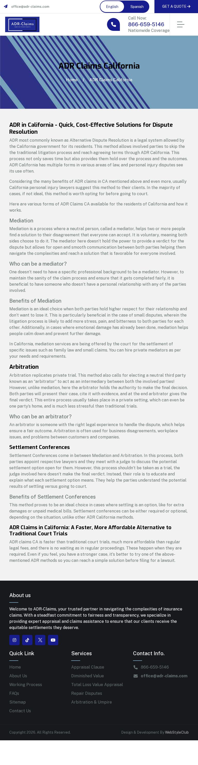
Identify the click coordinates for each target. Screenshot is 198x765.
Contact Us (20, 710)
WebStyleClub (177, 732)
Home (72, 79)
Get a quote (174, 6)
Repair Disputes (86, 693)
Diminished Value (87, 675)
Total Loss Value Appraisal (97, 684)
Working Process (25, 684)
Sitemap (17, 702)
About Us (18, 675)
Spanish (137, 7)
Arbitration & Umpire (91, 702)
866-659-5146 (146, 24)
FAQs (14, 693)
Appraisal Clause (87, 667)
